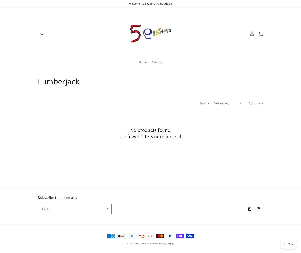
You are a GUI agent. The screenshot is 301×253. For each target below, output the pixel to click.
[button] (42, 33)
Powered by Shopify (164, 243)
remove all (171, 136)
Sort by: (204, 103)
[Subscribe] (106, 209)
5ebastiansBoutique (144, 243)
